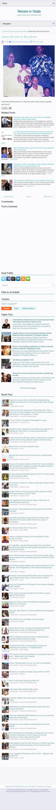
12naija (48, 786)
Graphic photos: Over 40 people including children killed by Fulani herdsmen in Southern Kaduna (32, 334)
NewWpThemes (21, 790)
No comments (38, 42)
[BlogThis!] (5, 108)
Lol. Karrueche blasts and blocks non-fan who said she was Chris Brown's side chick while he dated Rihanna (33, 132)
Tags (16, 308)
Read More (47, 127)
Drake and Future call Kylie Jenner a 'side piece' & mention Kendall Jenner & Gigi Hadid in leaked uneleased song (31, 439)
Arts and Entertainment (17, 31)
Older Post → (48, 197)
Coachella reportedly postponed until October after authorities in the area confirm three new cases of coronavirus (29, 520)
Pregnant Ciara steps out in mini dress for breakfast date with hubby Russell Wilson (32, 118)
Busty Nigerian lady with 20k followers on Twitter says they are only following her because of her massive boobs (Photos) (32, 745)
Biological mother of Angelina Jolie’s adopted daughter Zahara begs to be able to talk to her (34, 165)
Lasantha (45, 790)
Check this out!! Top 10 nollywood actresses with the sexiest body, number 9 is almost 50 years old (29, 629)
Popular (7, 308)
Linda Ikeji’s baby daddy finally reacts (23, 689)
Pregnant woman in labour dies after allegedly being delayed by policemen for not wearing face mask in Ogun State (31, 402)
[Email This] (2, 108)
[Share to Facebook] (10, 108)
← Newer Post (7, 197)
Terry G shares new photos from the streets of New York (34, 180)
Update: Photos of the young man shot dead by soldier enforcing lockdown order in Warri (30, 492)
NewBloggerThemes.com (40, 791)
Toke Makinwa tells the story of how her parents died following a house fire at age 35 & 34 (33, 321)
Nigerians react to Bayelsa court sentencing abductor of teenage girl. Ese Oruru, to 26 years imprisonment (31, 430)
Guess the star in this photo (19, 37)
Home (4, 31)
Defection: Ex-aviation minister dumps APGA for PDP (29, 672)
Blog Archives (28, 308)
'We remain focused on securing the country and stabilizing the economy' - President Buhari (28, 647)
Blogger (33, 388)
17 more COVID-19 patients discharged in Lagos (27, 420)
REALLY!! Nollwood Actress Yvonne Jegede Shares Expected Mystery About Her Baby (29, 638)
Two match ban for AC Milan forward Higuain (26, 619)
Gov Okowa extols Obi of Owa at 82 (23, 528)
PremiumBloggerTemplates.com (18, 791)
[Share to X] (7, 108)
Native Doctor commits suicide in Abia (24, 446)
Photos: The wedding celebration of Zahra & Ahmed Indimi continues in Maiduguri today (33, 347)
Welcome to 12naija (29, 11)
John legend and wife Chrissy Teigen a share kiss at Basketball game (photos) (29, 501)
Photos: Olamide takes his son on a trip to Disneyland (30, 663)
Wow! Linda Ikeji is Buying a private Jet (24, 680)
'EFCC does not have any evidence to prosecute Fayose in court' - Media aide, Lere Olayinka (31, 655)
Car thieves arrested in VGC (23, 360)
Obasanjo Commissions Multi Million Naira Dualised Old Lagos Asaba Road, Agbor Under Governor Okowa (30, 577)
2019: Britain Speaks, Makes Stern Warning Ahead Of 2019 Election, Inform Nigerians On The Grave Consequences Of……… (31, 567)
